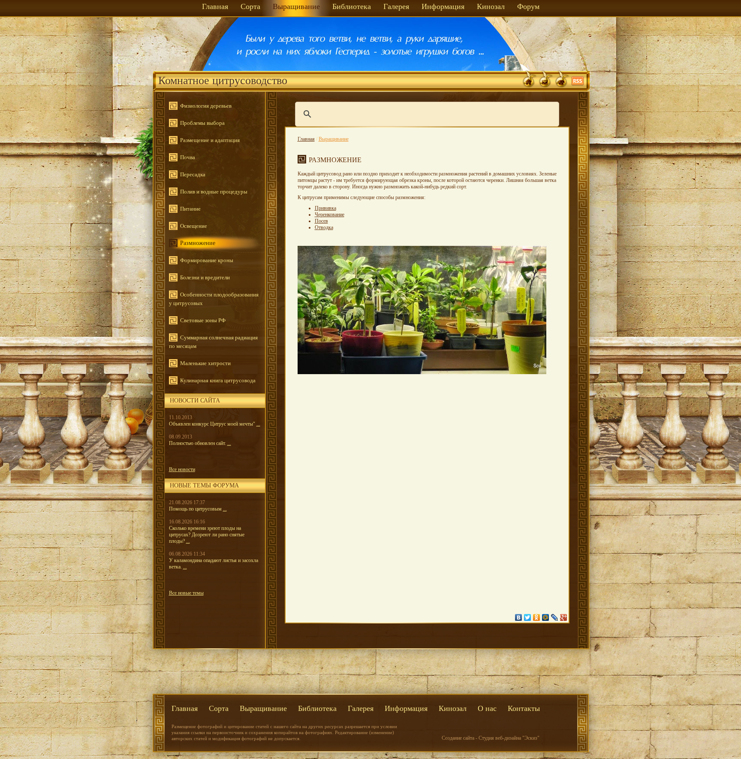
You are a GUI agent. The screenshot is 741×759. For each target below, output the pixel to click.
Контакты (524, 708)
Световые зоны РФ (203, 320)
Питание (190, 209)
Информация (443, 6)
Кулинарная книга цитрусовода (218, 380)
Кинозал (491, 6)
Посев (321, 221)
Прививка (325, 208)
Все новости (182, 469)
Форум (528, 6)
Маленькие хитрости (205, 363)
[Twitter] (527, 617)
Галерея (396, 6)
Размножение (197, 243)
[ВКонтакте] (518, 617)
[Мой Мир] (545, 617)
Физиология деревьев (206, 106)
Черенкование (329, 215)
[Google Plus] (563, 617)
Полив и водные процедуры (213, 191)
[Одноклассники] (536, 617)
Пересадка (192, 174)
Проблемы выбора (202, 123)
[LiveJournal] (554, 617)
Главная (215, 6)
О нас (487, 708)
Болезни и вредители (205, 277)
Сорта (250, 6)
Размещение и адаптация (210, 140)
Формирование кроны (206, 260)
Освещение (193, 226)
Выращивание (296, 6)
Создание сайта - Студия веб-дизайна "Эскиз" (490, 738)
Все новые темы (186, 593)
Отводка (324, 227)
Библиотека (351, 6)
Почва (187, 157)
